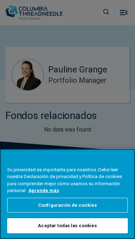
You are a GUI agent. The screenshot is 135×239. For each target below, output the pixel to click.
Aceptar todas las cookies (67, 225)
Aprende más (43, 190)
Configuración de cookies (67, 205)
